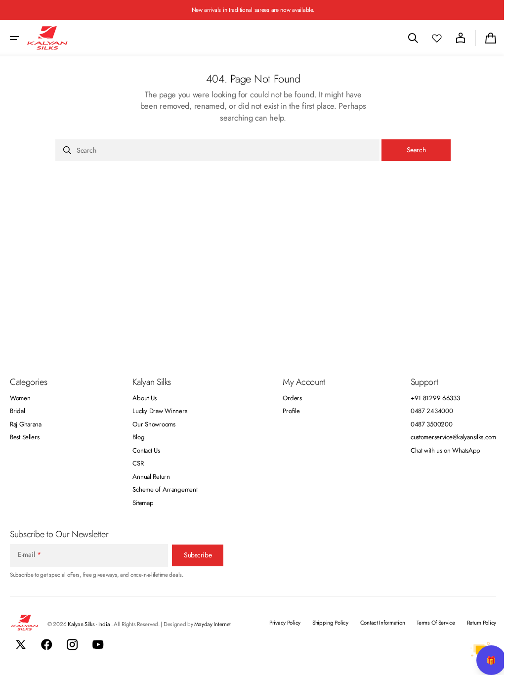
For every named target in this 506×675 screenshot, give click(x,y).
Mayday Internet (212, 624)
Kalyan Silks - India (89, 624)
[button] (14, 38)
